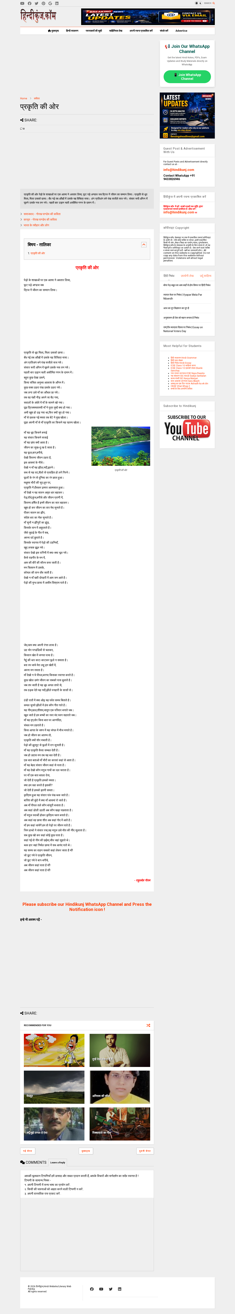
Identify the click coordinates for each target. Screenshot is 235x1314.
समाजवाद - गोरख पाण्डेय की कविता (42, 214)
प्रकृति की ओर (38, 253)
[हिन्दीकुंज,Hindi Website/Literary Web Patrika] (38, 22)
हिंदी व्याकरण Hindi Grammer (184, 358)
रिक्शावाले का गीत (101, 1132)
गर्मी (28, 1059)
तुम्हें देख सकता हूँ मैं (102, 1059)
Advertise (181, 30)
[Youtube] (22, 3)
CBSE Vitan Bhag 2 (180, 386)
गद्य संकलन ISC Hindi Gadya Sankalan (188, 376)
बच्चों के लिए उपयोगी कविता (181, 388)
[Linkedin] (57, 3)
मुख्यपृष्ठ (55, 30)
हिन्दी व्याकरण (72, 30)
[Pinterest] (43, 3)
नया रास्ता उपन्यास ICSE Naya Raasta (188, 373)
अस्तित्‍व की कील (101, 1096)
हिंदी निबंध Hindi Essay (181, 363)
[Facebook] (29, 3)
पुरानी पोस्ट (145, 1151)
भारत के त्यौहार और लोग (36, 225)
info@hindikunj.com (178, 170)
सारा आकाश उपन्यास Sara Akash (185, 381)
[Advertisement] (87, 65)
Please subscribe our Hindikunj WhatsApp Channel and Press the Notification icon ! (87, 907)
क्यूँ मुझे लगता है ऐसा (37, 1132)
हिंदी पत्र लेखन (177, 360)
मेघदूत (30, 1096)
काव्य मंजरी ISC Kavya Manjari (184, 378)
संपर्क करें (164, 30)
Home (23, 98)
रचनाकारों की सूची (94, 30)
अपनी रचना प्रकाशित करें (141, 30)
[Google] (50, 3)
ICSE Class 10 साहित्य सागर (183, 365)
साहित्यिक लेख (115, 30)
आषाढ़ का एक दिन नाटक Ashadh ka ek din (189, 383)
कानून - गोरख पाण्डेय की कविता (40, 219)
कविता (37, 98)
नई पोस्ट (27, 1151)
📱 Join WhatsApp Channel (187, 77)
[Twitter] (36, 3)
